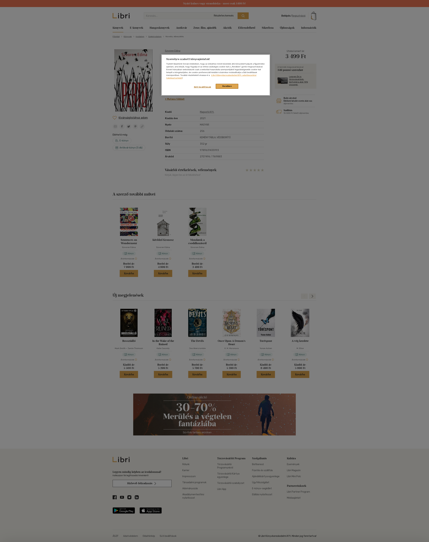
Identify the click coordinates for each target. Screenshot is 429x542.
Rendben (227, 86)
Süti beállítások (202, 87)
